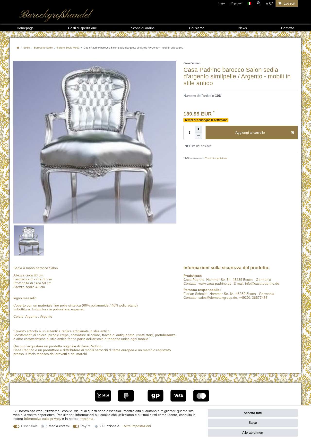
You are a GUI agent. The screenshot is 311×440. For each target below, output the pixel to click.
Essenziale (29, 426)
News (242, 28)
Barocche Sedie (43, 47)
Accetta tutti (253, 413)
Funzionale (110, 426)
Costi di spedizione (82, 28)
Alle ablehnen (252, 432)
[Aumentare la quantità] (198, 129)
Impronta (86, 419)
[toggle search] (259, 3)
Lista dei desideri (200, 146)
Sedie (26, 47)
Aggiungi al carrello (250, 132)
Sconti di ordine (143, 28)
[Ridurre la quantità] (198, 136)
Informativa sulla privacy (42, 419)
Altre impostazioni (137, 426)
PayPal (86, 426)
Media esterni (59, 426)
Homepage (25, 28)
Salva (253, 422)
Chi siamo (196, 28)
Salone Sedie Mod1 (68, 47)
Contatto (287, 28)
